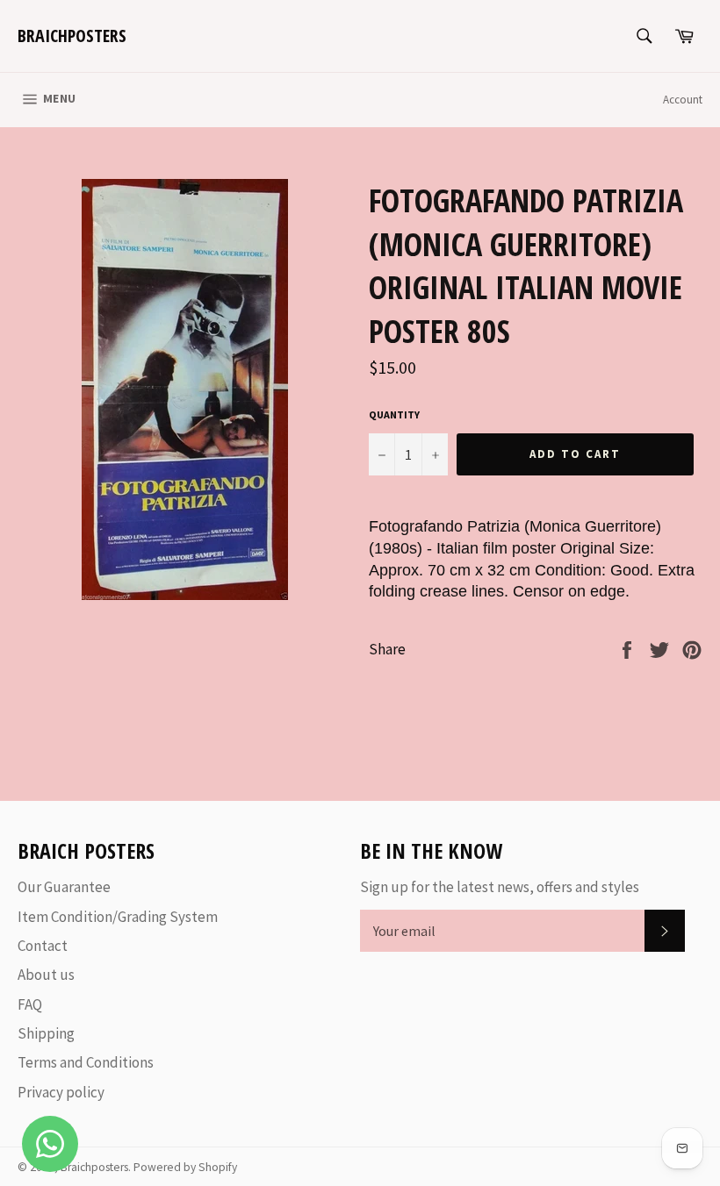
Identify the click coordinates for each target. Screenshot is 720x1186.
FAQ (30, 1004)
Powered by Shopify (185, 1167)
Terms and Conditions (86, 1062)
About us (46, 974)
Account (682, 99)
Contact (43, 945)
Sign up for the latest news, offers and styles (499, 887)
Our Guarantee (64, 887)
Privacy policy (61, 1092)
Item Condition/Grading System (118, 916)
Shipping (46, 1033)
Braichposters (72, 35)
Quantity (394, 414)
